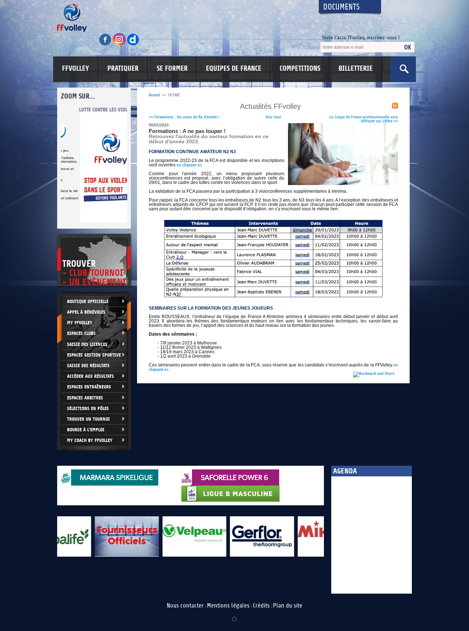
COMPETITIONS (300, 68)
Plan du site (287, 605)
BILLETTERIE (356, 68)
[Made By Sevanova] (234, 615)
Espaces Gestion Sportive (94, 355)
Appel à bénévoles (86, 312)
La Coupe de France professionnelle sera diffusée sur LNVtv (363, 119)
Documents (341, 7)
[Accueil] (181, 18)
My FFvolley (79, 322)
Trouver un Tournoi (88, 419)
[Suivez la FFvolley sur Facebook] (106, 44)
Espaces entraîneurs (89, 387)
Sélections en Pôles (88, 408)
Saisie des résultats (88, 365)
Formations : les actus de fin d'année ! (184, 117)
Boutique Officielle (87, 301)
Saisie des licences (87, 344)
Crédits (261, 605)
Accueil (154, 95)
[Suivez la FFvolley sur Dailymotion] (133, 44)
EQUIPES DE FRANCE (233, 68)
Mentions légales (228, 605)
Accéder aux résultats (90, 376)
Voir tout (273, 117)
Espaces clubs (81, 333)
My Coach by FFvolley (89, 440)
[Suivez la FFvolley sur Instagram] (120, 44)
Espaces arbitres (85, 398)
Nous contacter (185, 605)
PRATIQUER (123, 68)
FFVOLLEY (75, 68)
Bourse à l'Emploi (85, 429)
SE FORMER (172, 68)
